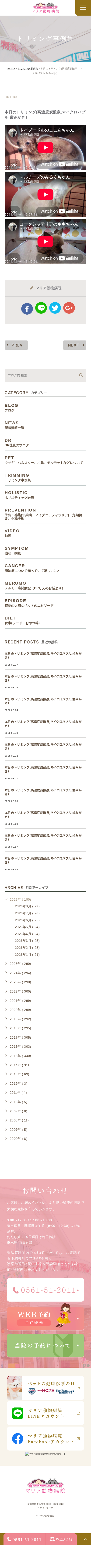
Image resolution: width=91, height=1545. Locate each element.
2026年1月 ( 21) (27, 954)
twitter (55, 308)
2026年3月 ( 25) (27, 940)
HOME (11, 68)
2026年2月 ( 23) (27, 947)
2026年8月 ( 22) (27, 906)
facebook (27, 309)
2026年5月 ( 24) (27, 927)
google (69, 308)
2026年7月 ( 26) (27, 913)
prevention (43, 514)
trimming (19, 87)
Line (41, 308)
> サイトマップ (45, 1508)
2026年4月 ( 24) (27, 934)
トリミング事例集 (28, 68)
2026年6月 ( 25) (27, 920)
